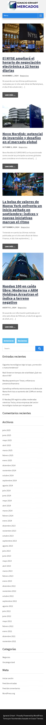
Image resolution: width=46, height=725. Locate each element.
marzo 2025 (7, 450)
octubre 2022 (8, 596)
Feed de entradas (9, 683)
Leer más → (10, 95)
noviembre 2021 (9, 641)
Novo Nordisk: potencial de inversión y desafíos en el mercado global (22, 137)
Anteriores (9, 340)
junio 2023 (6, 556)
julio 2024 (6, 490)
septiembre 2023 (9, 541)
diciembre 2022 (9, 586)
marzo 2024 (7, 510)
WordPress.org (8, 693)
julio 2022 (6, 611)
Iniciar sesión (7, 678)
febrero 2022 (7, 626)
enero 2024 (7, 520)
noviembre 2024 (9, 470)
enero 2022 (7, 631)
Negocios (24, 75)
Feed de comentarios (11, 688)
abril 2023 (6, 566)
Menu (6, 15)
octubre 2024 (7, 475)
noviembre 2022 (9, 591)
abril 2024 (6, 505)
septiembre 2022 (9, 601)
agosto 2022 (7, 606)
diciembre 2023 (8, 525)
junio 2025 (6, 435)
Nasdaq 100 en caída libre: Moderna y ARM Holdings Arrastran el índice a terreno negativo (20, 294)
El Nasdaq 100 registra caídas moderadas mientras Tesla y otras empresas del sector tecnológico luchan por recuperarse (20, 402)
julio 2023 (6, 551)
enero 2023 (7, 581)
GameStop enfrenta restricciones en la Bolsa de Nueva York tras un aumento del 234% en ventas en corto (22, 391)
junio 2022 (6, 616)
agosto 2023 (7, 546)
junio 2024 (6, 495)
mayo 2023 (7, 561)
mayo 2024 (7, 500)
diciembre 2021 (8, 636)
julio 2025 (6, 430)
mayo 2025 (7, 440)
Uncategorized (8, 662)
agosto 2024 (7, 485)
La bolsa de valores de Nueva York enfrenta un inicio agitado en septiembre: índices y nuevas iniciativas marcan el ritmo (22, 211)
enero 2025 (7, 460)
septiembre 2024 (9, 480)
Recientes (22, 340)
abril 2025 (6, 445)
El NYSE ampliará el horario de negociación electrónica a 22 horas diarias (21, 64)
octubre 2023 (7, 536)
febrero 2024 (7, 515)
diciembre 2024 (8, 465)
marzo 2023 (7, 571)
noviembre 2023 (9, 531)
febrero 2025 (7, 455)
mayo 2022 (7, 621)
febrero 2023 (7, 576)
